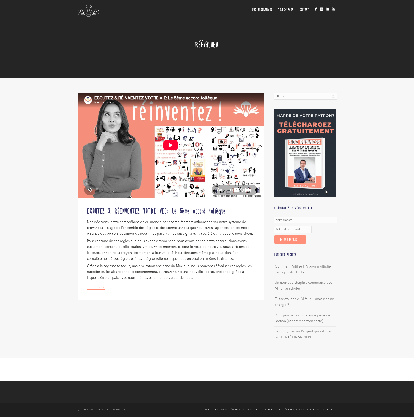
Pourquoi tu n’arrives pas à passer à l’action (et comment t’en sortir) (302, 318)
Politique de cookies (262, 410)
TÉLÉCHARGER (285, 9)
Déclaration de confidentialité (306, 410)
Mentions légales (227, 410)
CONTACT (304, 9)
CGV (206, 410)
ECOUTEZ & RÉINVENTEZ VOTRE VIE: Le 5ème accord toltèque (156, 210)
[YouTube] (333, 9)
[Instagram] (321, 9)
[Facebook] (315, 9)
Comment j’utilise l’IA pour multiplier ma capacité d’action (303, 269)
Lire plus (96, 287)
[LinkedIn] (327, 9)
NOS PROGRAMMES (262, 9)
